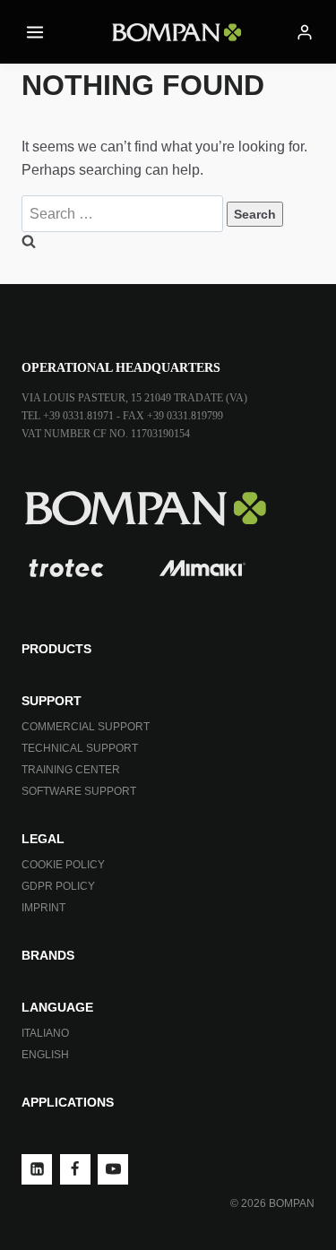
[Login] (305, 32)
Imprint (43, 907)
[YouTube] (113, 1169)
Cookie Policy (63, 864)
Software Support (79, 791)
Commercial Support (86, 726)
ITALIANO (45, 1033)
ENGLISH (45, 1054)
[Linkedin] (37, 1169)
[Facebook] (75, 1169)
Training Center (71, 769)
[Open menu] (35, 32)
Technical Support (80, 748)
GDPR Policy (58, 886)
